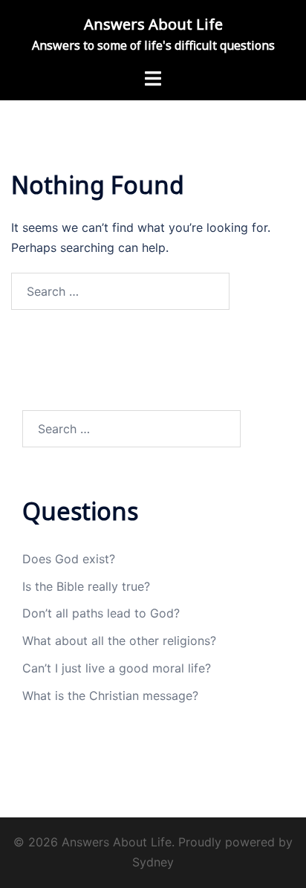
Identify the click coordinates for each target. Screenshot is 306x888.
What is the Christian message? (110, 695)
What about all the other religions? (119, 640)
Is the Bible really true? (86, 586)
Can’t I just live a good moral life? (116, 668)
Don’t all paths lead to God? (101, 613)
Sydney (153, 862)
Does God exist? (68, 558)
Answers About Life (153, 24)
